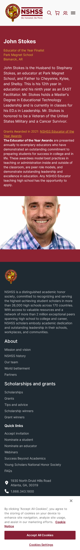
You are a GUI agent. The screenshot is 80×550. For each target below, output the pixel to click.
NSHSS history (15, 356)
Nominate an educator (20, 446)
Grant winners (14, 417)
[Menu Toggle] (73, 13)
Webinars (11, 452)
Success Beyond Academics (25, 458)
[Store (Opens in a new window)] (57, 13)
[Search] (49, 13)
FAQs (8, 471)
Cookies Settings (41, 544)
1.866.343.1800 (22, 491)
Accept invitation (16, 433)
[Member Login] (65, 13)
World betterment (17, 368)
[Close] (71, 500)
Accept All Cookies (40, 535)
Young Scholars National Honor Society (32, 464)
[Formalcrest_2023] (10, 276)
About (10, 341)
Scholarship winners (18, 411)
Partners (10, 374)
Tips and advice (16, 404)
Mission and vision (17, 349)
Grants (9, 398)
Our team (11, 362)
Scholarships (13, 392)
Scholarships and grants (30, 383)
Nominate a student (18, 439)
